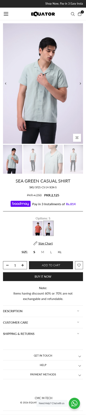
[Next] (80, 83)
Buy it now (43, 276)
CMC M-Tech (43, 398)
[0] (79, 14)
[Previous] (6, 83)
